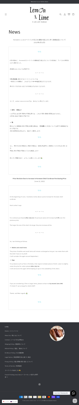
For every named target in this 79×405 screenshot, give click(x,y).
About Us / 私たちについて (13, 335)
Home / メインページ (11, 331)
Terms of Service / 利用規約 (13, 366)
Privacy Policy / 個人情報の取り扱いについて (19, 361)
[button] (6, 14)
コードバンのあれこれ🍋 (13, 370)
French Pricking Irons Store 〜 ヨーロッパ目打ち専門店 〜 (21, 376)
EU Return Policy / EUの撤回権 (14, 353)
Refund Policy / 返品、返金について (16, 348)
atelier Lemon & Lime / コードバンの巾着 (35, 400)
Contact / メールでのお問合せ (14, 340)
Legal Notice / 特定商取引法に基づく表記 (18, 357)
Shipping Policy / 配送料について (15, 344)
